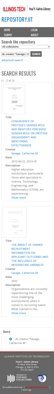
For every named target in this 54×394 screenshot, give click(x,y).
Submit (8, 35)
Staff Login (27, 390)
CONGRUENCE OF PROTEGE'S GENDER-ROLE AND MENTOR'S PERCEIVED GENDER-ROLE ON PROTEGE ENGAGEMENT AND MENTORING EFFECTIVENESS (29, 133)
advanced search (12, 60)
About (34, 35)
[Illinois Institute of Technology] (27, 357)
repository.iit (17, 19)
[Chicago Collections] (20, 381)
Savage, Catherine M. (24, 153)
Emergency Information (36, 387)
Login (34, 30)
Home (7, 30)
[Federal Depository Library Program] (42, 381)
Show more (18, 197)
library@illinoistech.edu (12, 387)
